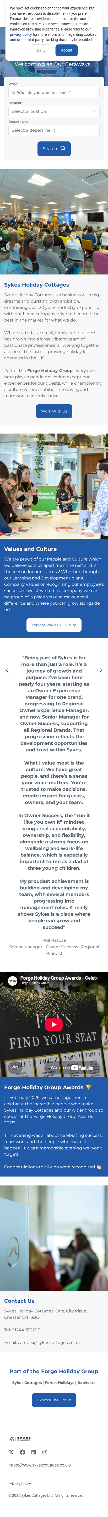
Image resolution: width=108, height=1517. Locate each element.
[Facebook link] (22, 1453)
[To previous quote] (7, 670)
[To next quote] (100, 670)
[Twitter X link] (11, 1453)
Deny (41, 50)
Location (15, 103)
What (12, 84)
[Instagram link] (44, 1453)
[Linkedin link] (33, 1453)
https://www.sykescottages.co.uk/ (40, 1465)
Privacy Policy (19, 1484)
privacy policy (21, 34)
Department (18, 122)
